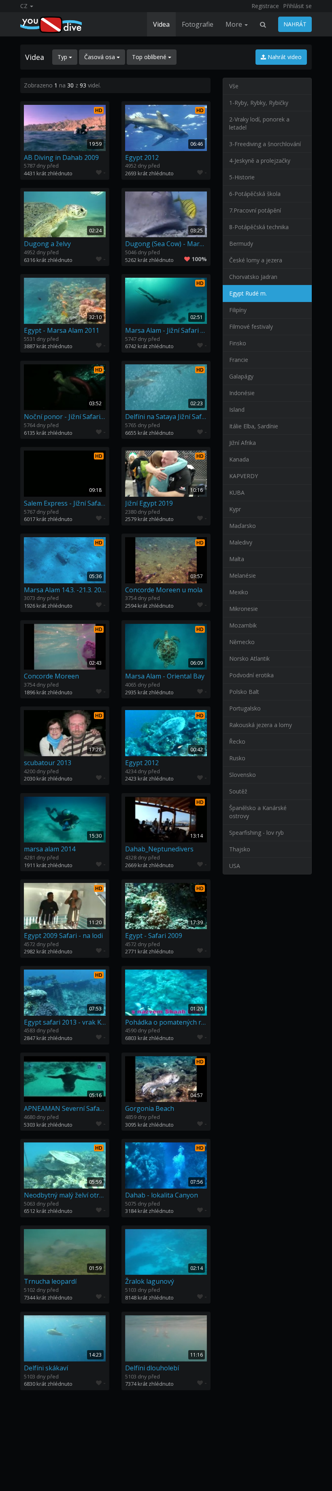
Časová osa (100, 57)
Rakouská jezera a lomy (260, 725)
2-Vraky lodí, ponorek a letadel (259, 123)
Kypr (235, 509)
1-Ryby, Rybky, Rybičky (258, 102)
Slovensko (242, 774)
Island (237, 409)
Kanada (239, 459)
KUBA (237, 492)
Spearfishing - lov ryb (256, 832)
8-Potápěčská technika (259, 227)
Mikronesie (243, 609)
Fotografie (197, 24)
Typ (63, 57)
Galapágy (241, 376)
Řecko (237, 741)
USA (234, 866)
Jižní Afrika (242, 443)
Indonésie (242, 393)
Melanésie (242, 575)
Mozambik (243, 625)
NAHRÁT (294, 24)
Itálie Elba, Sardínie (253, 426)
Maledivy (240, 542)
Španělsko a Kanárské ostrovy (258, 812)
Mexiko (238, 592)
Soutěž (238, 791)
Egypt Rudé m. (248, 293)
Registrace (265, 6)
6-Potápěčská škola (255, 194)
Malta (236, 559)
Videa (161, 24)
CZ (24, 6)
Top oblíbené (150, 57)
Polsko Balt (244, 692)
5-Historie (242, 177)
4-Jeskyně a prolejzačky (259, 160)
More (235, 24)
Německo (242, 642)
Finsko (237, 343)
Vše (233, 86)
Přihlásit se (297, 6)
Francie (238, 360)
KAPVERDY (243, 476)
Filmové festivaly (251, 326)
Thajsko (239, 849)
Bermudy (241, 243)
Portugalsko (245, 708)
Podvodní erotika (251, 675)
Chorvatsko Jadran (253, 277)
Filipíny (238, 310)
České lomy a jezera (255, 260)
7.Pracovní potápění (255, 210)
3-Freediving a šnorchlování (265, 144)
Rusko (237, 758)
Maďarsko (242, 526)
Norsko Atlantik (249, 658)
